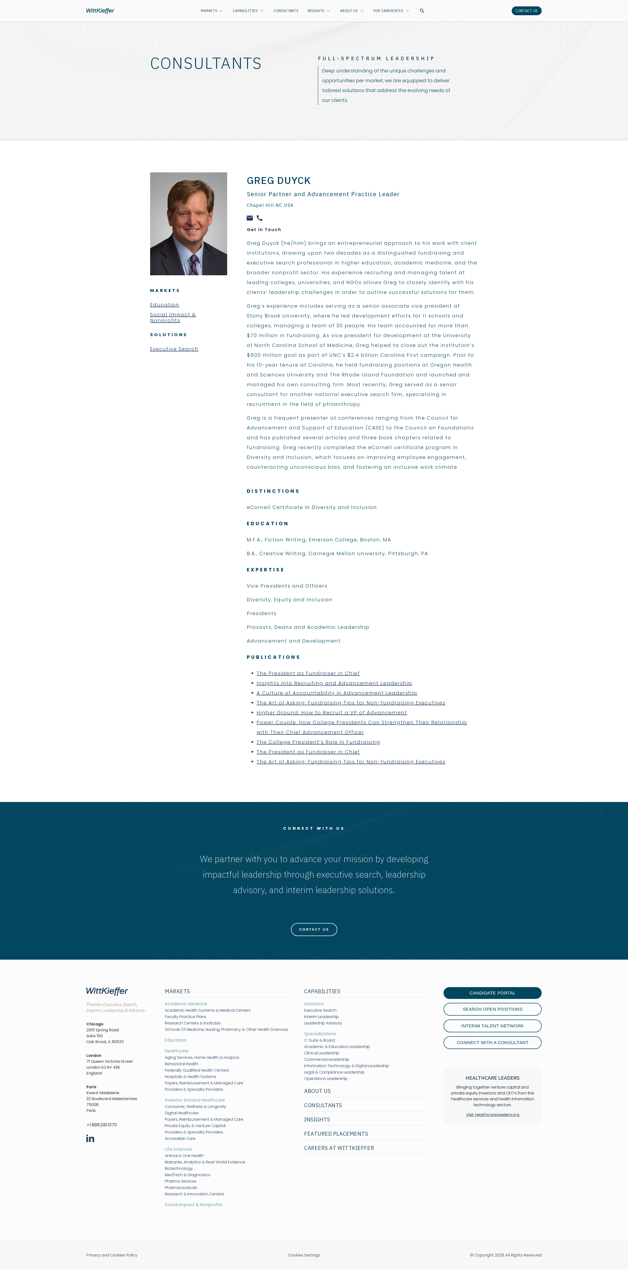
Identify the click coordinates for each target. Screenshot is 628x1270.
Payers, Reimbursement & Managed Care (204, 1083)
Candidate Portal (492, 993)
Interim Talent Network (492, 1025)
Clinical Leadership (322, 1053)
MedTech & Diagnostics (187, 1175)
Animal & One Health (184, 1156)
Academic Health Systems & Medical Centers (207, 1010)
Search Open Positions (493, 1009)
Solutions (314, 1003)
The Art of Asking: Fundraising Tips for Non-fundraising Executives (351, 702)
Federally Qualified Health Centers (197, 1070)
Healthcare (176, 1051)
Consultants (286, 11)
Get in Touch (264, 229)
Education (164, 304)
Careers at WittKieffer (339, 1147)
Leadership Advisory (323, 1023)
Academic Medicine (186, 1003)
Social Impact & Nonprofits (173, 317)
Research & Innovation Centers (194, 1194)
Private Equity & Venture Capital (195, 1126)
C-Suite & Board (319, 1040)
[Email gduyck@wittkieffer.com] (250, 217)
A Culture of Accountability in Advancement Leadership (337, 693)
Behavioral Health (181, 1064)
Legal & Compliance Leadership (334, 1072)
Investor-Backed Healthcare (195, 1100)
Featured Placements (336, 1133)
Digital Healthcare (182, 1113)
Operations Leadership (326, 1079)
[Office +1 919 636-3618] (259, 217)
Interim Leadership (321, 1017)
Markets (209, 11)
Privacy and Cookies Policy (111, 1255)
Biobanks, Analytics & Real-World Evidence (205, 1162)
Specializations (320, 1033)
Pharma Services (180, 1181)
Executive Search (174, 348)
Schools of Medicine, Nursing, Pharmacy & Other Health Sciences (226, 1029)
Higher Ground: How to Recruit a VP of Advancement (332, 712)
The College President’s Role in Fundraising (318, 742)
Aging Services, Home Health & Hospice (202, 1057)
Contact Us (527, 11)
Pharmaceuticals (181, 1188)
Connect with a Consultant (493, 1042)
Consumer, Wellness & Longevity (195, 1106)
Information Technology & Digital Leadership (346, 1066)
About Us (349, 11)
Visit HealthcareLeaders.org (492, 1115)
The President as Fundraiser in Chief (308, 673)
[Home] (100, 11)
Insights (316, 11)
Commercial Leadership (326, 1059)
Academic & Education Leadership (337, 1047)
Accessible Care (180, 1138)
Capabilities (245, 11)
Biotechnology (179, 1168)
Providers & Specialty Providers (194, 1089)
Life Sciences (178, 1149)
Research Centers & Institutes (193, 1023)
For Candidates (389, 11)
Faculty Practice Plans (185, 1017)
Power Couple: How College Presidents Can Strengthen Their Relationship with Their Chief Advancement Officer (362, 727)
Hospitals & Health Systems (190, 1077)
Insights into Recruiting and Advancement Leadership (334, 683)
